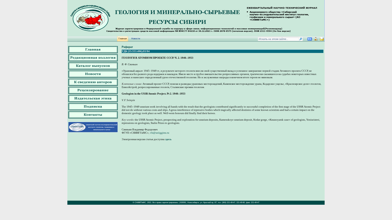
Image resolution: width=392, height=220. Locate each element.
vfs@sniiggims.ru (159, 132)
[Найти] (300, 39)
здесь (168, 139)
